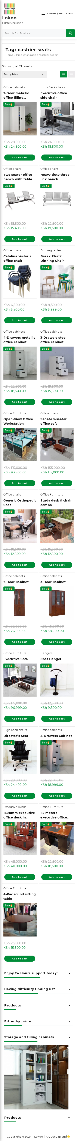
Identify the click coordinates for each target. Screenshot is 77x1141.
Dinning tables (50, 250)
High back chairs (15, 730)
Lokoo (9, 17)
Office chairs (12, 168)
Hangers (46, 653)
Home (10, 54)
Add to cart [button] (20, 157)
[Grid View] (63, 74)
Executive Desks (15, 807)
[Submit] (70, 33)
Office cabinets (14, 87)
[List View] (71, 74)
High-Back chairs (52, 87)
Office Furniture (14, 413)
